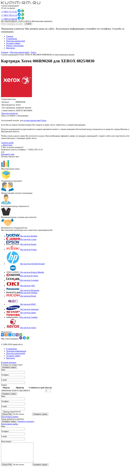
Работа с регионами (15, 46)
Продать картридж (9, 113)
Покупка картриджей (15, 41)
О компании (11, 39)
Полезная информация (16, 351)
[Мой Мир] (9, 334)
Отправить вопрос (40, 465)
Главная (9, 36)
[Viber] (17, 334)
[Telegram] (13, 334)
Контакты (10, 48)
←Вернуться (6, 145)
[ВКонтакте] (2, 334)
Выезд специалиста (12, 411)
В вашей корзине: (8, 362)
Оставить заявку (13, 43)
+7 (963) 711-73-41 (9, 12)
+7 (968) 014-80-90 (9, 19)
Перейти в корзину (26, 421)
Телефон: (5, 375)
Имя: (3, 370)
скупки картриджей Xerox (34, 120)
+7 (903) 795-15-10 (9, 15)
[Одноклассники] (6, 334)
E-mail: (4, 380)
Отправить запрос (9, 367)
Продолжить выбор (9, 417)
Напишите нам (7, 154)
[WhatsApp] (20, 334)
